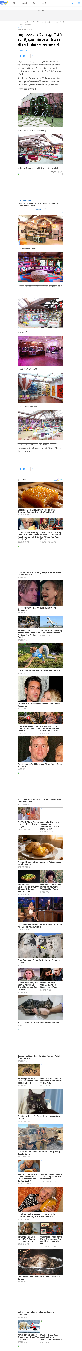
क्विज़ (34, 3)
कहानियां (24, 3)
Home (20, 22)
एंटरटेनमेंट (26, 22)
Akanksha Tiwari (24, 50)
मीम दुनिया (45, 3)
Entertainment (24, 448)
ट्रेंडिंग (14, 3)
